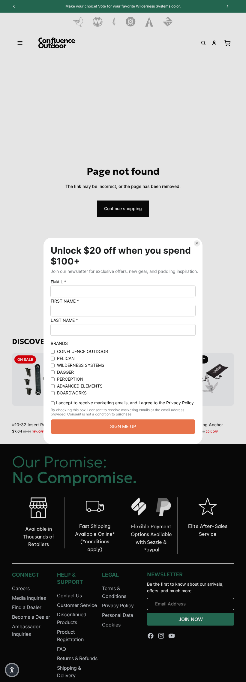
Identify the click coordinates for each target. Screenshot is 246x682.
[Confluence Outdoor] (56, 43)
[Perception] (131, 22)
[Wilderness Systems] (98, 22)
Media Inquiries (29, 598)
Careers (21, 588)
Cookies (111, 624)
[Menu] (20, 43)
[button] (12, 670)
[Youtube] (171, 635)
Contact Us (69, 596)
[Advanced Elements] (149, 22)
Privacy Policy (118, 605)
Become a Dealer (31, 617)
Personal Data (117, 615)
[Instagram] (161, 635)
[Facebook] (150, 635)
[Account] (214, 43)
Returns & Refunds (77, 658)
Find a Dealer (26, 607)
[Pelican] (78, 22)
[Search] (203, 43)
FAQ (61, 649)
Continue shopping (123, 208)
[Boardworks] (168, 22)
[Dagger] (114, 22)
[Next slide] (227, 379)
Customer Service (77, 605)
